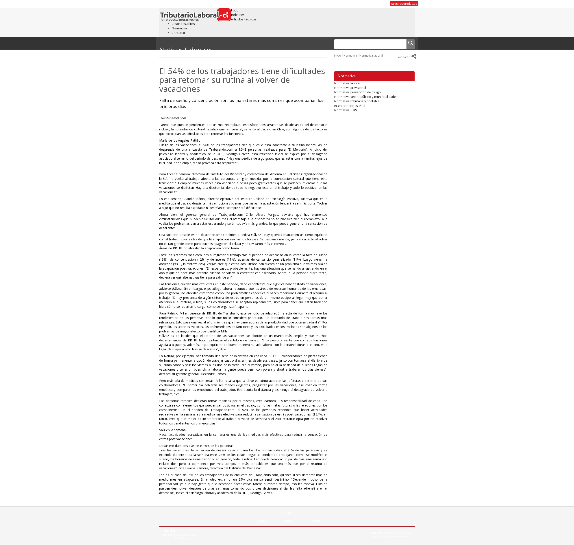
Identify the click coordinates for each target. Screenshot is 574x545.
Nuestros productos (404, 4)
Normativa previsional (350, 88)
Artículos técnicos (244, 19)
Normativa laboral (371, 55)
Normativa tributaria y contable (356, 101)
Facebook (262, 520)
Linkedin (314, 520)
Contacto (178, 33)
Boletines (238, 15)
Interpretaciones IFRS (349, 105)
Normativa (179, 28)
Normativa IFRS (345, 110)
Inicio (235, 10)
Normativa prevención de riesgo (357, 92)
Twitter (287, 520)
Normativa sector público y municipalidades (365, 96)
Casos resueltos (183, 24)
